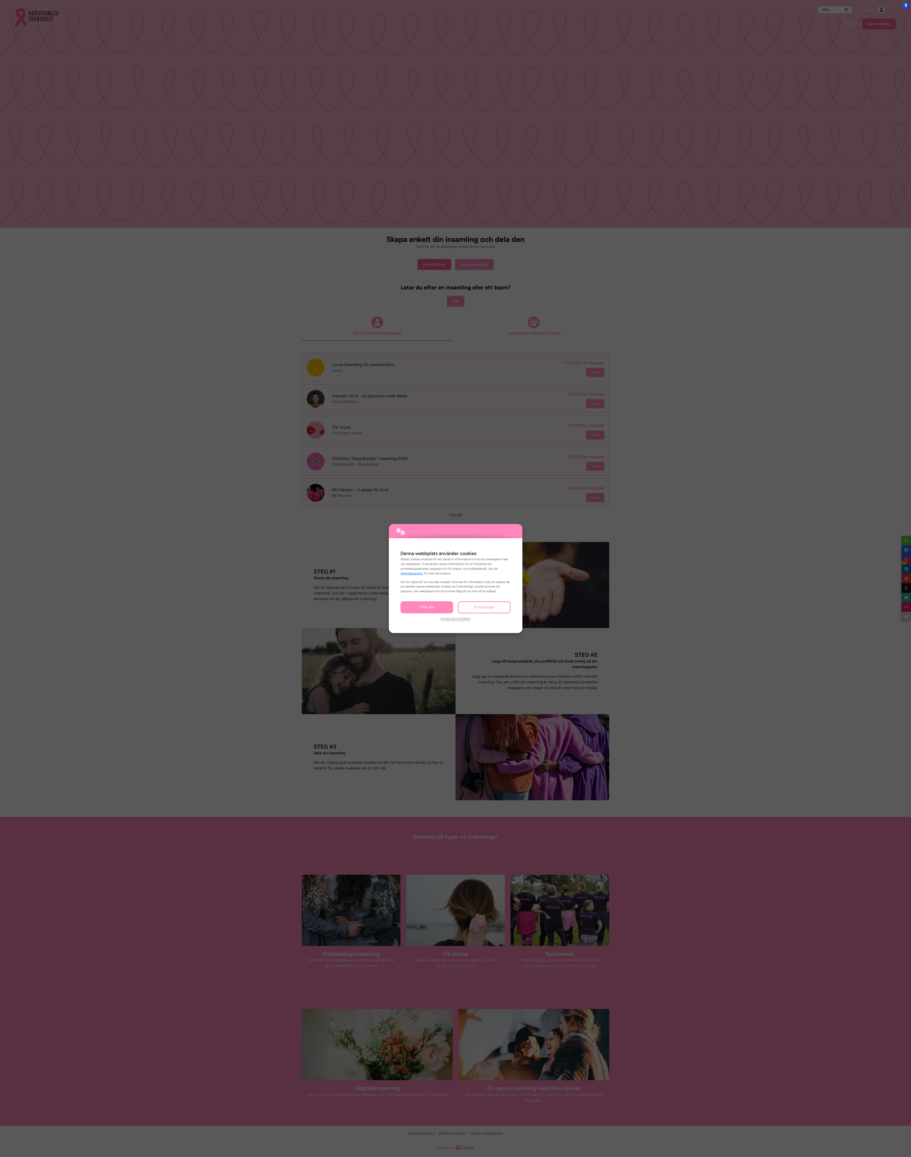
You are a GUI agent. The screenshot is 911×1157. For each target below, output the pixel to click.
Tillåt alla (426, 607)
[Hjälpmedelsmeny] (906, 5)
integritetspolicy (411, 573)
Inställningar (484, 607)
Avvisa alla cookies (455, 618)
